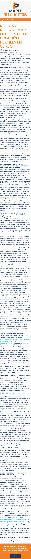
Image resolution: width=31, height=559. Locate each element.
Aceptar (16, 556)
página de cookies (24, 552)
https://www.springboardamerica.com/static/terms (15, 339)
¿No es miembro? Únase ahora (10, 20)
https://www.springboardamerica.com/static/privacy (15, 519)
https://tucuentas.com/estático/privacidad (12, 521)
